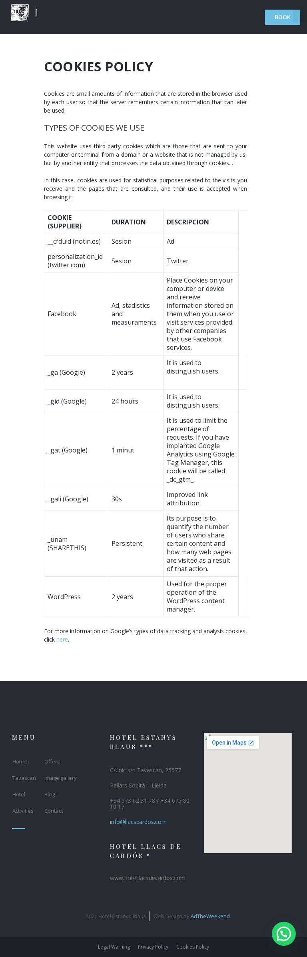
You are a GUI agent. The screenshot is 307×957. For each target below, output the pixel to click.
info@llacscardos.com (138, 822)
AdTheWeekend (210, 916)
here (62, 639)
